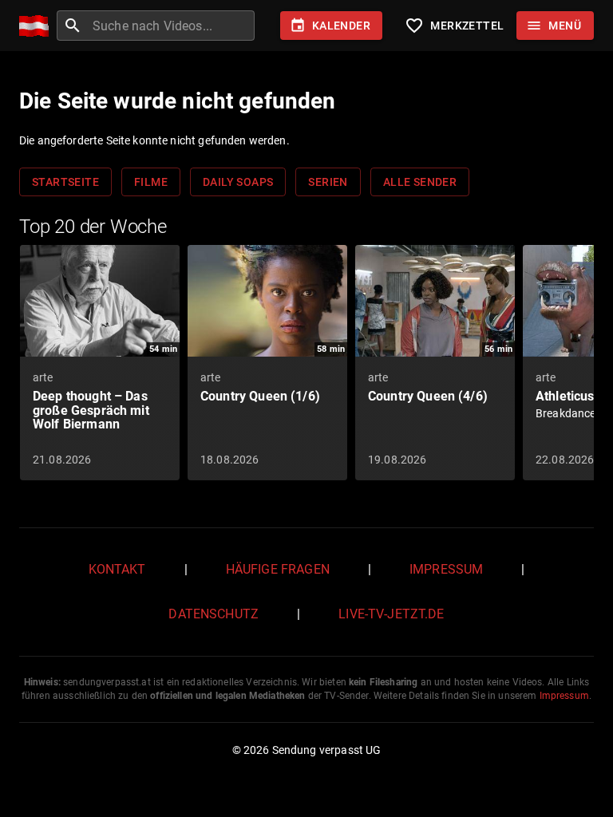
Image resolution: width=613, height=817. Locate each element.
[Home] (38, 26)
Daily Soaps (238, 182)
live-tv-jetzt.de (391, 614)
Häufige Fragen (278, 569)
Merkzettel (454, 25)
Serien (327, 182)
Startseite (65, 182)
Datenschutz (213, 614)
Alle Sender (420, 182)
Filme (151, 182)
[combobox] (172, 25)
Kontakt (117, 569)
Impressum (446, 569)
